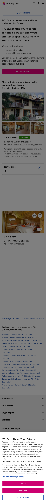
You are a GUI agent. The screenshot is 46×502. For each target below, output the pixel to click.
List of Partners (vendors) (13, 477)
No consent (23, 490)
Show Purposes (23, 497)
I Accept (23, 483)
